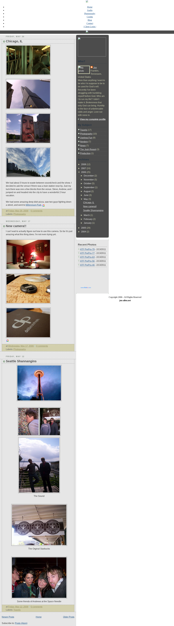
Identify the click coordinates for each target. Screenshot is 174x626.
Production (85, 153)
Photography (89, 13)
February (88, 219)
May (86, 199)
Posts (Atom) (21, 623)
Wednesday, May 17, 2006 (21, 346)
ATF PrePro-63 (87, 257)
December (89, 176)
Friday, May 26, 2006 (18, 211)
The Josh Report (88, 149)
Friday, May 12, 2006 (18, 607)
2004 (84, 231)
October (88, 183)
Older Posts (68, 617)
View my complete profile (93, 119)
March (87, 215)
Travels (17, 610)
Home (89, 7)
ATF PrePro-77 (87, 253)
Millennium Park (33, 205)
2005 (84, 228)
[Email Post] (43, 211)
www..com (86, 287)
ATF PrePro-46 (87, 265)
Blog (90, 20)
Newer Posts (8, 617)
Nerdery (84, 142)
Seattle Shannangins (21, 361)
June (86, 195)
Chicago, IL (14, 41)
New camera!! (16, 226)
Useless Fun (86, 138)
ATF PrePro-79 (87, 249)
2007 (84, 168)
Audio (89, 10)
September (89, 187)
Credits (90, 17)
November (89, 179)
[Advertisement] (91, 276)
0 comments (36, 211)
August (87, 191)
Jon (95, 67)
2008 (84, 164)
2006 (84, 172)
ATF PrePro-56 (87, 261)
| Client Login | (89, 26)
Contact (89, 23)
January (88, 223)
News (83, 145)
